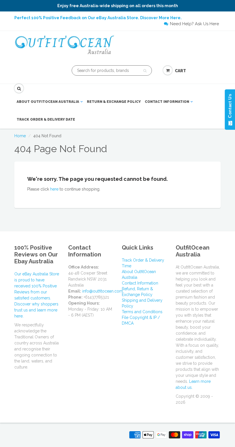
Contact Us (229, 107)
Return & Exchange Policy (114, 102)
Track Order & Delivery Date (46, 119)
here (54, 189)
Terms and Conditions (142, 311)
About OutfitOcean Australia (48, 102)
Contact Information (167, 102)
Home (20, 136)
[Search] (145, 70)
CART (180, 70)
